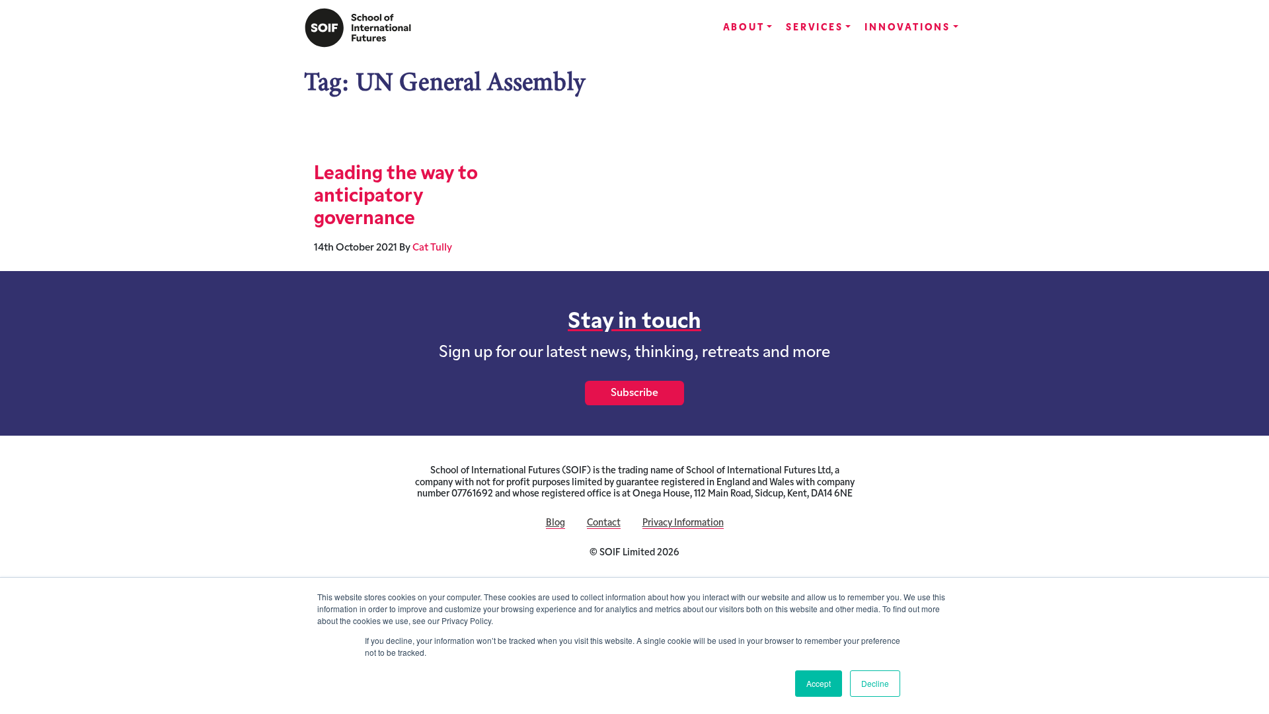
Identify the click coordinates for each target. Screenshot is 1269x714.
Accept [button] (818, 683)
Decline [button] (875, 683)
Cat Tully (432, 248)
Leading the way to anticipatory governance (396, 197)
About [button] (744, 28)
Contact (604, 523)
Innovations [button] (907, 28)
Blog (555, 523)
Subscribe (634, 393)
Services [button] (814, 28)
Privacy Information (683, 523)
